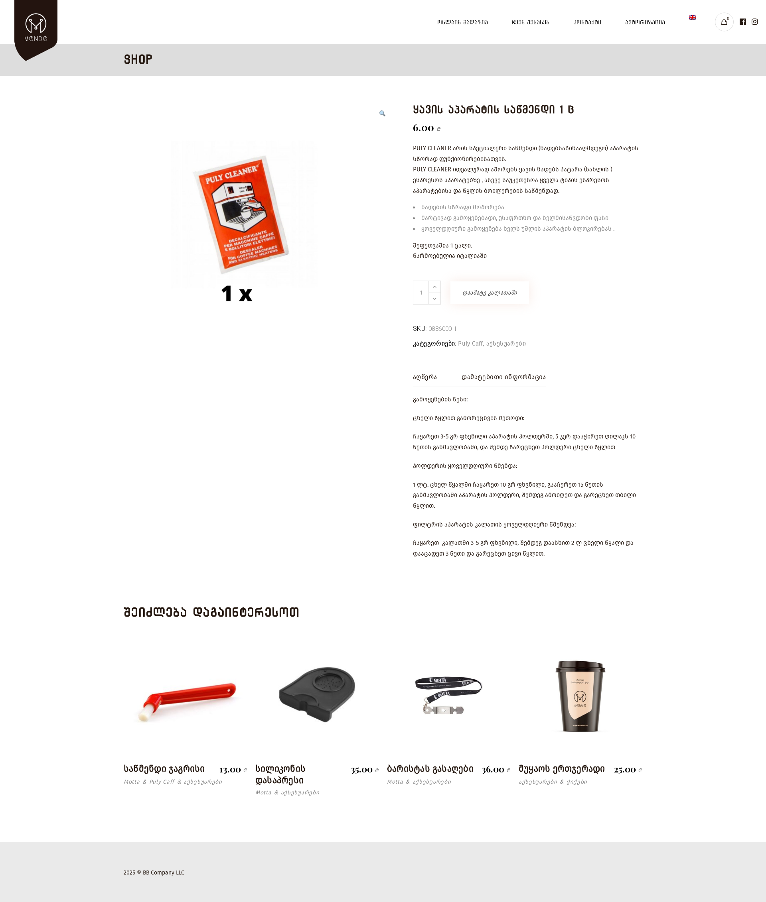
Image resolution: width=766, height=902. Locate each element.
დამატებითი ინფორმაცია (504, 377)
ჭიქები (577, 781)
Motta (132, 781)
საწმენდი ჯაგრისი (164, 768)
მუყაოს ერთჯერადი (562, 768)
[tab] (425, 377)
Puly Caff (470, 343)
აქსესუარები (506, 343)
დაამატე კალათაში (489, 292)
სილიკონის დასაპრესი (280, 774)
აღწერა (425, 377)
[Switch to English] (692, 22)
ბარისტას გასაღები (430, 768)
